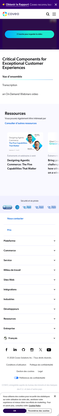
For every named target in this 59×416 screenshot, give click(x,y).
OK (14, 411)
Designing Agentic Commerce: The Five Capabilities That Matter (21, 164)
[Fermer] (55, 396)
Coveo (10, 14)
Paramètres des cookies (39, 411)
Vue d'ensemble (12, 76)
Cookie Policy (35, 405)
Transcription (9, 85)
